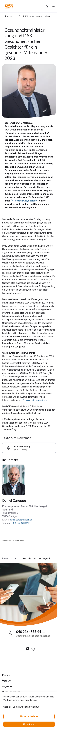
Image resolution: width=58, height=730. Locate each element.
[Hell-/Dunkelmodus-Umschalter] (30, 649)
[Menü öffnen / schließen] (53, 6)
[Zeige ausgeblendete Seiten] (14, 558)
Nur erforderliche (29, 716)
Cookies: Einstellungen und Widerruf (21, 706)
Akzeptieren (29, 724)
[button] (9, 6)
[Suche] (47, 6)
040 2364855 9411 (30, 631)
